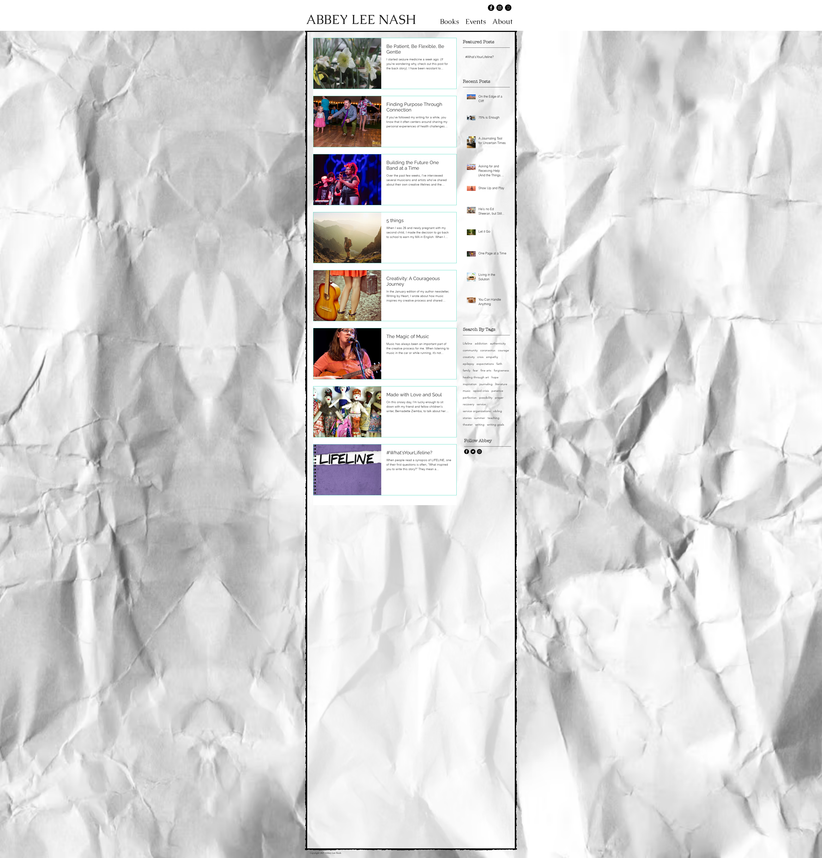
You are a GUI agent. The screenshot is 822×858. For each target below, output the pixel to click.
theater (468, 424)
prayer (499, 397)
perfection (470, 397)
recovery (468, 404)
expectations (485, 364)
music (467, 391)
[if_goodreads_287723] (508, 7)
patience (497, 391)
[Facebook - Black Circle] (491, 7)
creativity (469, 357)
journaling (486, 384)
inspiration (470, 384)
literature (501, 384)
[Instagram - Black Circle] (499, 7)
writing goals (495, 424)
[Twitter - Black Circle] (473, 451)
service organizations (477, 411)
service (481, 404)
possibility (485, 397)
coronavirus (487, 350)
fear (475, 370)
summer (479, 418)
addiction (481, 343)
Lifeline (467, 343)
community (470, 350)
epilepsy (468, 364)
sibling (497, 411)
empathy (492, 357)
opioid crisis (481, 391)
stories (467, 418)
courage (503, 350)
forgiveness (501, 370)
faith (499, 364)
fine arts (486, 370)
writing (479, 424)
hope (495, 377)
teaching (493, 418)
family (466, 370)
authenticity (498, 343)
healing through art (476, 377)
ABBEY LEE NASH (361, 19)
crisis (480, 357)
